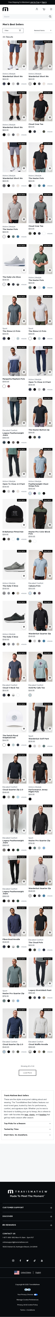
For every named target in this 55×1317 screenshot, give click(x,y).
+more (23, 84)
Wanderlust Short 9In (13, 76)
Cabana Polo (35, 586)
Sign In (44, 2)
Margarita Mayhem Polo (14, 379)
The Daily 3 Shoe (10, 586)
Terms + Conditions (27, 1310)
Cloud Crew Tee (36, 124)
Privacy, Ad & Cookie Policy (27, 1305)
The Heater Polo (36, 178)
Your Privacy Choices (25, 1294)
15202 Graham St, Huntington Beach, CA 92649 (20, 1247)
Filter (6, 30)
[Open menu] (51, 9)
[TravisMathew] (5, 9)
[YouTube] (42, 1260)
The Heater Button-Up (39, 430)
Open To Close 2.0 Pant (40, 382)
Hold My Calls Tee (37, 688)
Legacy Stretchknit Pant (40, 990)
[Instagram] (13, 1260)
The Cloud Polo (36, 943)
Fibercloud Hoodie (11, 939)
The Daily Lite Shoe (12, 277)
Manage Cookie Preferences (27, 1300)
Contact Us (9, 1234)
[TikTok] (34, 1260)
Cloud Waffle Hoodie (38, 1044)
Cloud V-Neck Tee (11, 688)
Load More (27, 1073)
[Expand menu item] (51, 1207)
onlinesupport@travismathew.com (15, 1242)
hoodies (43, 1114)
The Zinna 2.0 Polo (11, 331)
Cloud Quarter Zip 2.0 (13, 790)
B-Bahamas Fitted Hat (13, 532)
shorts (32, 1114)
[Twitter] (27, 1260)
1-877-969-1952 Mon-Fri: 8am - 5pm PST (18, 1237)
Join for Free (35, 2)
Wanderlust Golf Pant (39, 739)
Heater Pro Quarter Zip (39, 841)
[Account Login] (37, 9)
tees (26, 1114)
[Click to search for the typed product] (50, 16)
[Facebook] (20, 1260)
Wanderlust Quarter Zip (40, 634)
